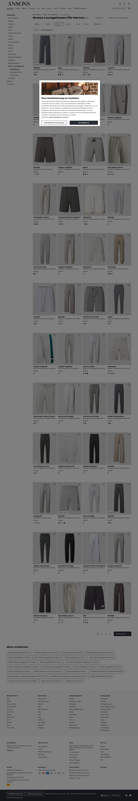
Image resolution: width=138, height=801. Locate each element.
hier (58, 115)
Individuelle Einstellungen (54, 122)
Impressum (65, 117)
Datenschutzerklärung (55, 117)
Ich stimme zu (84, 122)
